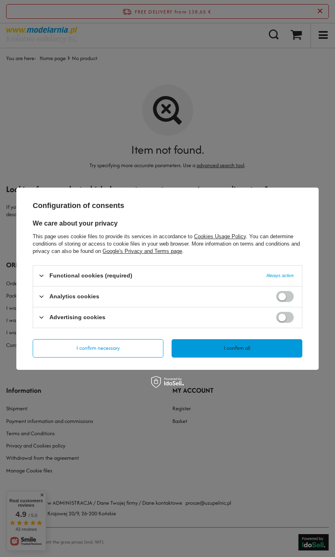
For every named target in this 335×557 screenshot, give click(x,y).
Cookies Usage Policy (220, 236)
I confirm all (237, 348)
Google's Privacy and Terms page (142, 251)
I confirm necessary (98, 348)
